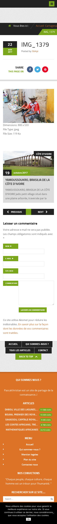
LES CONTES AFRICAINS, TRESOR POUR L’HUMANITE (21, 424)
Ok (28, 519)
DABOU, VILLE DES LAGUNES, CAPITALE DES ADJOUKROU (21, 409)
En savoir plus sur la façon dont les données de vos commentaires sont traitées (25, 329)
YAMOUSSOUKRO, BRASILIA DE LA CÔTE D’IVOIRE (27, 182)
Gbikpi (35, 51)
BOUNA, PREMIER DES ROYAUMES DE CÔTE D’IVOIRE (21, 414)
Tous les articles (19, 350)
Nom (7, 246)
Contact (43, 350)
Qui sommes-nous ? (37, 344)
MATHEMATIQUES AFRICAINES (22, 429)
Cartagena (51, 25)
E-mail (8, 258)
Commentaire (11, 283)
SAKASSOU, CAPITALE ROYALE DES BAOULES (21, 419)
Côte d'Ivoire (44, 154)
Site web (9, 271)
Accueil (40, 25)
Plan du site (30, 459)
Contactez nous (30, 464)
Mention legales (29, 454)
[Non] (53, 513)
